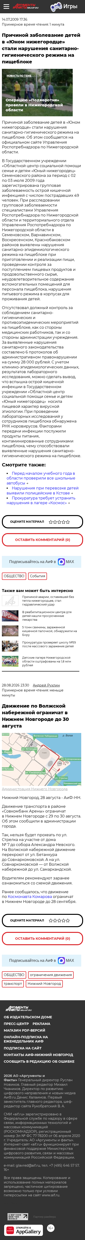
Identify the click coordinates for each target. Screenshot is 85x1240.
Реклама (41, 1024)
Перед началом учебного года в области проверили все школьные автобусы (41, 478)
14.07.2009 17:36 (14, 19)
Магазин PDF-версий (24, 1030)
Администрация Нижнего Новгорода (35, 789)
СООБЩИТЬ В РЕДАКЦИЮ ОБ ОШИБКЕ (39, 1061)
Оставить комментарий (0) (42, 540)
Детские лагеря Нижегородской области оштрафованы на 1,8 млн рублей (46, 661)
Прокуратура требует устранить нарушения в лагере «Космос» (41, 500)
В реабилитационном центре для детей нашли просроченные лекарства (47, 615)
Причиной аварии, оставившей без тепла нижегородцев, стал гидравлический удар (48, 600)
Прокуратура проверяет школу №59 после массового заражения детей (49, 644)
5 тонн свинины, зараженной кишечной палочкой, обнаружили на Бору (49, 631)
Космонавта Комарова (30, 896)
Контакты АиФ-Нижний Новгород (38, 1055)
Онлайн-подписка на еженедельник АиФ (26, 1039)
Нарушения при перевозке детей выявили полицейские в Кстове (43, 490)
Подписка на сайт (23, 1048)
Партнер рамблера (44, 1216)
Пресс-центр (16, 1024)
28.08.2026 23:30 (15, 685)
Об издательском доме (28, 1017)
